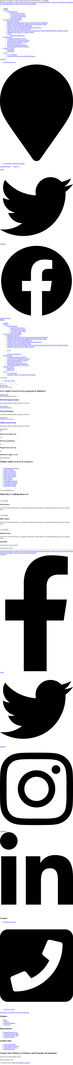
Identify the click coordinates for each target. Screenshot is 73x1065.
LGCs (5, 53)
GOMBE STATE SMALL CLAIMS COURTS (20, 32)
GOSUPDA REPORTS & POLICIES (18, 46)
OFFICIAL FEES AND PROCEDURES (19, 29)
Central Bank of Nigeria (10, 1047)
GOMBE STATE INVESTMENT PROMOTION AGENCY (24, 27)
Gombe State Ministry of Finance (20, 1062)
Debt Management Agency (18, 15)
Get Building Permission (10, 481)
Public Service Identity (10, 474)
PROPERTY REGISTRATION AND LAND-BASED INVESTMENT (27, 23)
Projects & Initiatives (9, 1023)
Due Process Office (16, 18)
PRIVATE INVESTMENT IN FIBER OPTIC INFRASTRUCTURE (27, 24)
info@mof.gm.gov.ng (10, 62)
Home (5, 1020)
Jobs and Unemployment (18, 35)
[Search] (17, 384)
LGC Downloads (12, 54)
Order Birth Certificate (10, 484)
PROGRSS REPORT (13, 21)
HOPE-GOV (11, 50)
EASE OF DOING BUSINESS (13, 19)
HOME (6, 8)
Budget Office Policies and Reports (17, 45)
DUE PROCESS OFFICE (14, 43)
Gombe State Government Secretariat (14, 163)
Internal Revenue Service (18, 13)
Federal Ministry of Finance (11, 1046)
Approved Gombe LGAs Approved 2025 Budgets (21, 56)
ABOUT (6, 10)
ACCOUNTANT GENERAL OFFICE (18, 40)
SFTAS (9, 34)
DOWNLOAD (8, 37)
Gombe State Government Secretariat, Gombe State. (14, 1012)
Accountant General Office (18, 16)
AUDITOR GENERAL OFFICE (16, 38)
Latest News (7, 1025)
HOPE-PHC (10, 51)
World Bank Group (9, 1049)
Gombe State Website (10, 1044)
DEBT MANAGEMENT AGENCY (17, 42)
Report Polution (8, 478)
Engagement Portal (5, 166)
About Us (6, 1021)
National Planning (9, 470)
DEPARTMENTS (12, 11)
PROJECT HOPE (9, 48)
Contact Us (3, 59)
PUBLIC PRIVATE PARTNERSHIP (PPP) (19, 26)
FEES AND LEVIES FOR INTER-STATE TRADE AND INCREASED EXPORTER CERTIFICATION (37, 31)
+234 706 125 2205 (9, 381)
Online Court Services (10, 471)
